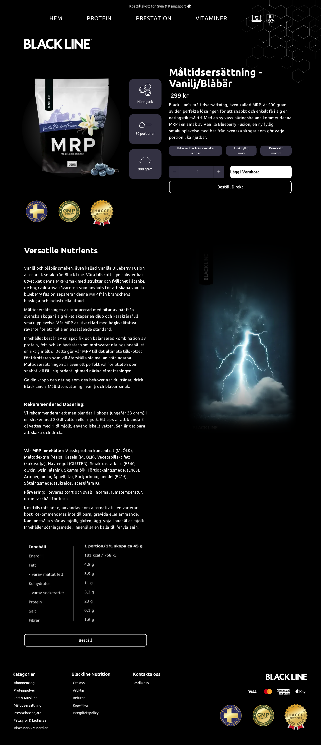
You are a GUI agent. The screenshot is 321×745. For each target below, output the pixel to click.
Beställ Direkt (230, 187)
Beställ (85, 640)
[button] (256, 18)
